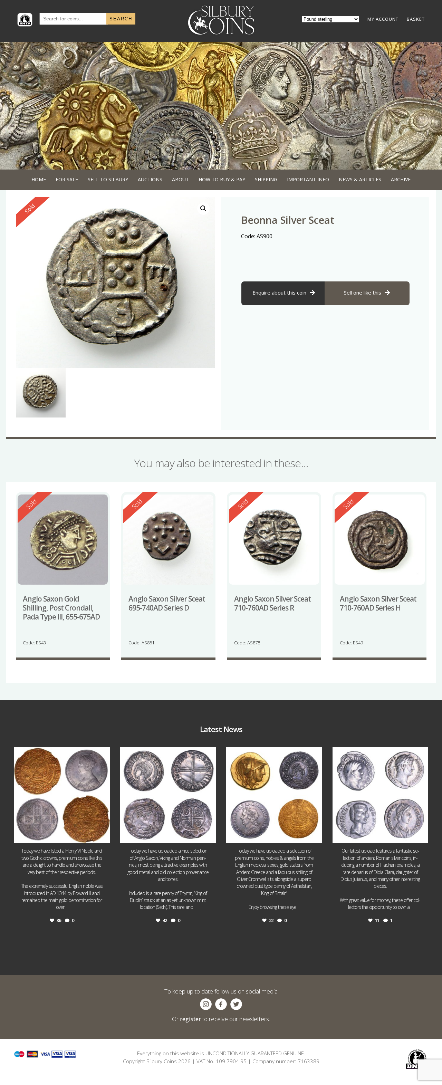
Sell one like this (362, 292)
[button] (203, 208)
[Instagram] (103, 834)
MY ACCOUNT (382, 19)
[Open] (62, 795)
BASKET (416, 19)
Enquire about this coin (279, 292)
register (190, 1019)
